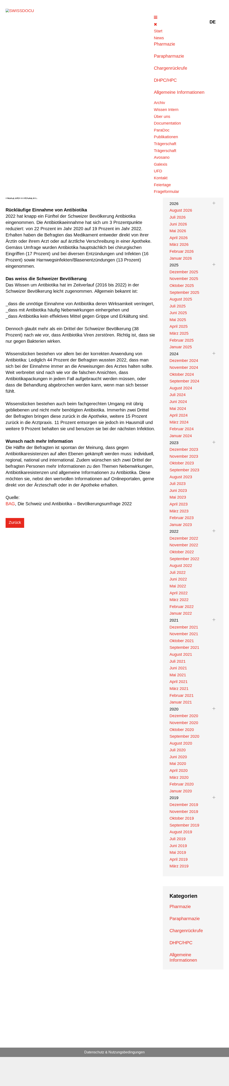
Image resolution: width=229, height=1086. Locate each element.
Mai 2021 (178, 675)
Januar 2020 (181, 791)
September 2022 (184, 559)
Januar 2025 (181, 347)
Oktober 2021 (182, 641)
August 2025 (181, 299)
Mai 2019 (178, 852)
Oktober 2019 (182, 818)
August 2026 (181, 210)
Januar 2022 (181, 613)
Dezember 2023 (184, 449)
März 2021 (179, 688)
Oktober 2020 (182, 729)
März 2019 (179, 866)
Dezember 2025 (184, 272)
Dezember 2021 (184, 627)
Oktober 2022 (182, 552)
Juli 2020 (178, 750)
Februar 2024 (182, 429)
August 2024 (181, 388)
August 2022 (181, 565)
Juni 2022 (178, 579)
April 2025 (179, 326)
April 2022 (179, 593)
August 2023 (181, 477)
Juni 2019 (178, 846)
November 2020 (184, 723)
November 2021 (184, 634)
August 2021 (181, 654)
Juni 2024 (178, 401)
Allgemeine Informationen (179, 92)
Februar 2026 (182, 251)
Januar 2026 (181, 258)
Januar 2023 (181, 524)
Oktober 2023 (182, 463)
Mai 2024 (178, 408)
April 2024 (179, 415)
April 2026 (179, 238)
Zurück (15, 522)
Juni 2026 (178, 224)
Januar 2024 (181, 436)
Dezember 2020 (184, 716)
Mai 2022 (178, 586)
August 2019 (181, 832)
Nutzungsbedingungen (126, 1052)
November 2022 (184, 545)
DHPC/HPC (165, 80)
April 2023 (179, 504)
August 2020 (181, 743)
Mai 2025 (178, 319)
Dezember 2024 (184, 360)
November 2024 (184, 367)
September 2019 (184, 825)
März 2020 (179, 777)
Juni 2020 (178, 757)
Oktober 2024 (182, 374)
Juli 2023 (178, 483)
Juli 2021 (178, 661)
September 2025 (184, 292)
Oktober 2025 (182, 285)
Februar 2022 (182, 606)
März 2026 (179, 244)
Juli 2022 (178, 572)
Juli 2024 (178, 395)
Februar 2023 (182, 518)
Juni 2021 (178, 668)
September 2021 (184, 647)
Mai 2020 (178, 763)
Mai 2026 (178, 231)
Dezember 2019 (184, 804)
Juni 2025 (178, 313)
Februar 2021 (182, 695)
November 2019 (184, 811)
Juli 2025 (178, 306)
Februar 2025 (182, 340)
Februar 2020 (182, 784)
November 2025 (184, 278)
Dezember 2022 (184, 538)
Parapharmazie (169, 56)
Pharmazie (164, 44)
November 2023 (184, 456)
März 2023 (179, 511)
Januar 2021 (181, 702)
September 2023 (184, 470)
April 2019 (179, 859)
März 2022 (179, 599)
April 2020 (179, 770)
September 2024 (184, 381)
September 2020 (184, 736)
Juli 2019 (178, 839)
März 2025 (179, 333)
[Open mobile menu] (155, 17)
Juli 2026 (178, 217)
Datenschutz (94, 1052)
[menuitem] (158, 31)
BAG (10, 503)
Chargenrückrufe (170, 68)
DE (213, 21)
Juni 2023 (178, 490)
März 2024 (179, 422)
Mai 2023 (178, 497)
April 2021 (179, 681)
